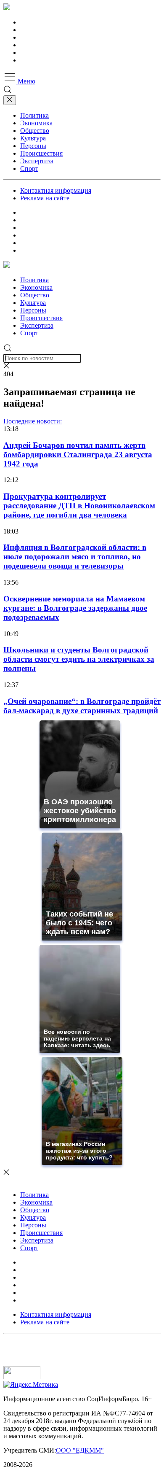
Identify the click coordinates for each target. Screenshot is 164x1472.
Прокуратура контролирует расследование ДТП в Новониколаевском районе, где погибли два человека (79, 505)
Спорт (29, 168)
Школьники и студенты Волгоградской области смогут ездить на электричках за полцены (78, 659)
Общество (34, 130)
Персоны (33, 145)
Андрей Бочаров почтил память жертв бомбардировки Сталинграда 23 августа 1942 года (77, 454)
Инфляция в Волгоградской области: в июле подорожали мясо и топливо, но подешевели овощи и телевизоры (74, 556)
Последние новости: (32, 421)
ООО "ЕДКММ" (80, 1450)
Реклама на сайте (44, 198)
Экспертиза (36, 160)
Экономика (36, 123)
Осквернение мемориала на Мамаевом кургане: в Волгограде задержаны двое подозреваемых (75, 608)
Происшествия (41, 153)
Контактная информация (55, 190)
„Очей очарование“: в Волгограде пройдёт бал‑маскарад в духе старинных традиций (82, 706)
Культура (33, 138)
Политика (34, 115)
